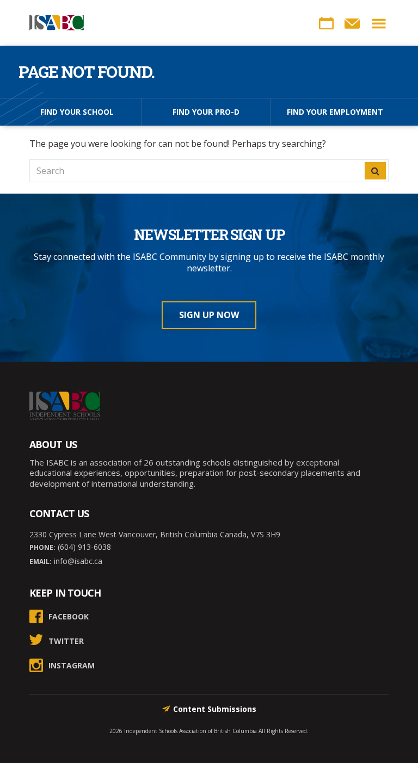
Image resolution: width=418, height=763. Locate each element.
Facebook (68, 616)
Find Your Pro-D (206, 112)
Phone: (42, 547)
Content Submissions (214, 709)
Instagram (71, 665)
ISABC (56, 22)
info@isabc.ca (77, 561)
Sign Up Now (209, 315)
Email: (40, 561)
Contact (352, 23)
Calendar (326, 23)
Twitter (66, 641)
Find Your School (77, 112)
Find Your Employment (335, 112)
